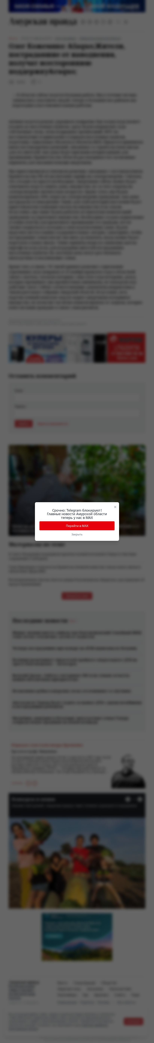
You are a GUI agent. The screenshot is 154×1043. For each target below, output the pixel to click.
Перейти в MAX (77, 526)
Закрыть (77, 534)
